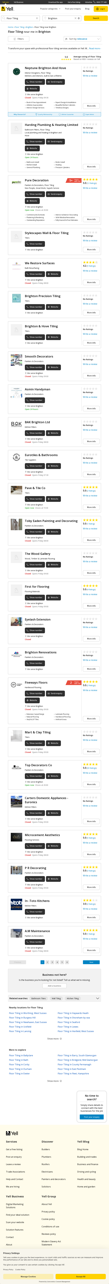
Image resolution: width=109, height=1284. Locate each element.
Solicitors (46, 1186)
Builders (46, 1149)
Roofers (46, 1164)
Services (11, 1141)
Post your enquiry (73, 8)
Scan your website (15, 1222)
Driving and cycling (86, 1171)
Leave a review (13, 1164)
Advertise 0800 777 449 (96, 2)
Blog (87, 8)
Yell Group (49, 1196)
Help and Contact (14, 1179)
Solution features (14, 1229)
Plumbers (46, 1156)
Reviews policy (49, 1234)
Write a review (90, 75)
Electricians (47, 1171)
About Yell (47, 1204)
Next (91, 962)
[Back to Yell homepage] (7, 9)
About (9, 1244)
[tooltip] (79, 18)
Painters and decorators (54, 1179)
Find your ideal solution (17, 1214)
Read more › (95, 48)
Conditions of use (50, 1226)
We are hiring (13, 1186)
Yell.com (5, 2)
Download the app (56, 2)
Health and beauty (86, 1179)
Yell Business (18, 2)
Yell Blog (83, 1141)
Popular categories (49, 8)
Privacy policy (48, 1211)
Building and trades (87, 1156)
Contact (10, 1237)
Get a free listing (74, 2)
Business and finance (87, 1164)
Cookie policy (48, 1219)
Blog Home (82, 1149)
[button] (37, 18)
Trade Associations (15, 1171)
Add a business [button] (54, 986)
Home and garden (86, 1186)
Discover (47, 1141)
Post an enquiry (14, 1156)
